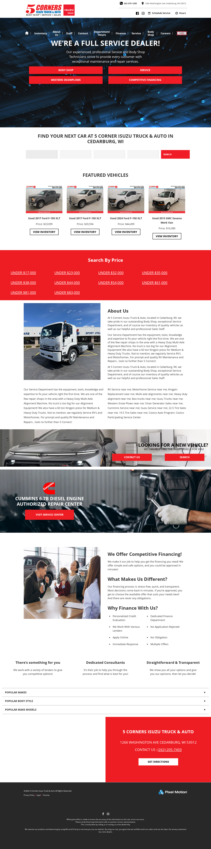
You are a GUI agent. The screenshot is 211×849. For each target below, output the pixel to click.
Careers (166, 33)
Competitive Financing (145, 80)
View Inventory (44, 232)
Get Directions (158, 761)
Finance (121, 33)
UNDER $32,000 (111, 272)
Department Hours (102, 33)
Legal (38, 795)
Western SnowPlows (66, 80)
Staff (69, 33)
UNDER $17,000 (23, 272)
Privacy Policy (29, 795)
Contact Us (132, 457)
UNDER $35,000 (154, 272)
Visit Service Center (49, 514)
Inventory (40, 33)
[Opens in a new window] (108, 814)
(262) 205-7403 (170, 749)
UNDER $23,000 (67, 272)
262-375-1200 (130, 3)
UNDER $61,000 (154, 282)
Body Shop (151, 33)
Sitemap (46, 795)
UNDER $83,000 (67, 292)
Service (136, 33)
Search (185, 457)
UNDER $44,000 (67, 282)
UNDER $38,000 (23, 282)
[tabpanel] (44, 210)
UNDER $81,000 (23, 292)
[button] (180, 13)
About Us (56, 33)
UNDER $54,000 (111, 282)
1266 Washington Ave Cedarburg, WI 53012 (165, 3)
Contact (83, 33)
